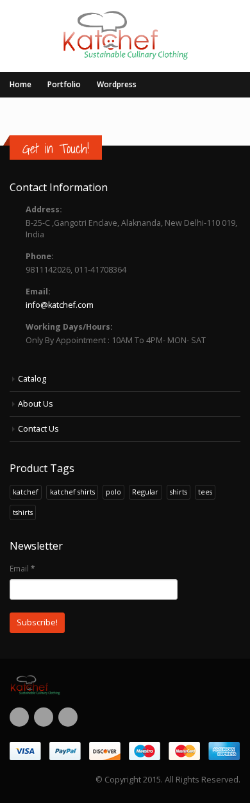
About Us (35, 403)
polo (113, 491)
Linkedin (68, 717)
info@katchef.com (60, 305)
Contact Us (38, 428)
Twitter (43, 717)
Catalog (32, 378)
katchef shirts (72, 491)
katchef (25, 491)
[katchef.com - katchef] (125, 35)
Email (22, 568)
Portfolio (64, 84)
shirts (178, 491)
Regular (145, 491)
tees (205, 491)
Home (20, 84)
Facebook (19, 717)
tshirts (23, 512)
